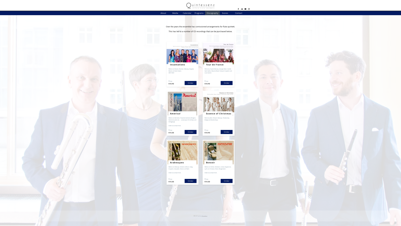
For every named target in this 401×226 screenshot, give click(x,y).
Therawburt (204, 216)
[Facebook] (238, 9)
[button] (212, 13)
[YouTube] (245, 9)
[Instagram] (249, 9)
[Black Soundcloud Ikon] (242, 9)
